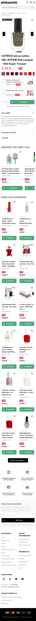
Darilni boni (22, 565)
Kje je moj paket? (24, 545)
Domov (4, 13)
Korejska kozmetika (8, 559)
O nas (20, 568)
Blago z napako (6, 562)
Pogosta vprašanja (25, 555)
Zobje (3, 552)
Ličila (18, 13)
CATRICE (11, 13)
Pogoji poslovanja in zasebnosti (11, 597)
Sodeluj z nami (23, 561)
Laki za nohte (5, 15)
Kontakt (21, 558)
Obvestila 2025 (6, 600)
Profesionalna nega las (8, 565)
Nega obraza (5, 540)
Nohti (24, 13)
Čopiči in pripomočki (8, 549)
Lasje (3, 543)
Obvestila (4, 603)
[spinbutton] (5, 102)
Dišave (3, 546)
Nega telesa (5, 556)
